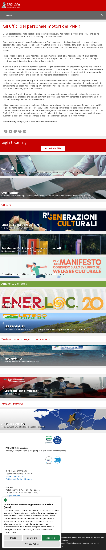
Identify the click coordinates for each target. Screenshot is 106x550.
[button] (3, 323)
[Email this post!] (24, 132)
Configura (31, 538)
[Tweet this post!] (10, 132)
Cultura (6, 205)
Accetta (51, 538)
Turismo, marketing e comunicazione (25, 339)
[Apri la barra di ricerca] (102, 15)
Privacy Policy (32, 544)
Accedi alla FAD (53, 148)
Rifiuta (13, 538)
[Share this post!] (5, 132)
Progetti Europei (12, 403)
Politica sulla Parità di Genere (19, 479)
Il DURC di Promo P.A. (15, 476)
